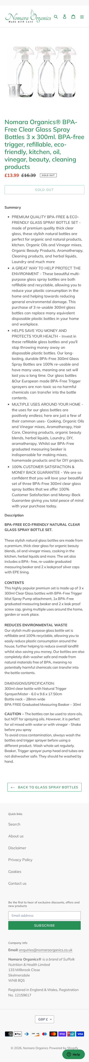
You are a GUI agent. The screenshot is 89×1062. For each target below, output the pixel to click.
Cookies (14, 871)
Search (14, 824)
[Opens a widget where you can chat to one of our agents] (73, 1055)
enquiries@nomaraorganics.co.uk (45, 950)
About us (16, 836)
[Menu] (82, 16)
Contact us (17, 883)
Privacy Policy (20, 859)
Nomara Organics (35, 1048)
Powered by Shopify (63, 1048)
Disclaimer (17, 847)
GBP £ (43, 1019)
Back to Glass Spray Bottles (47, 787)
